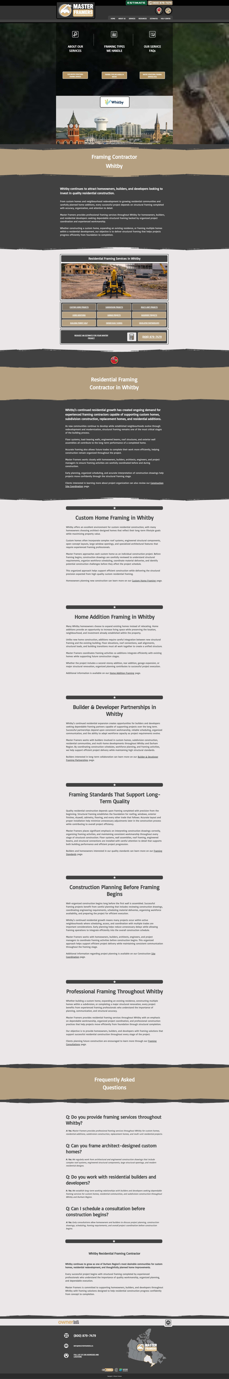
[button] (131, 18)
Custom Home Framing (144, 580)
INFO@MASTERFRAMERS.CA (83, 1346)
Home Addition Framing (122, 673)
